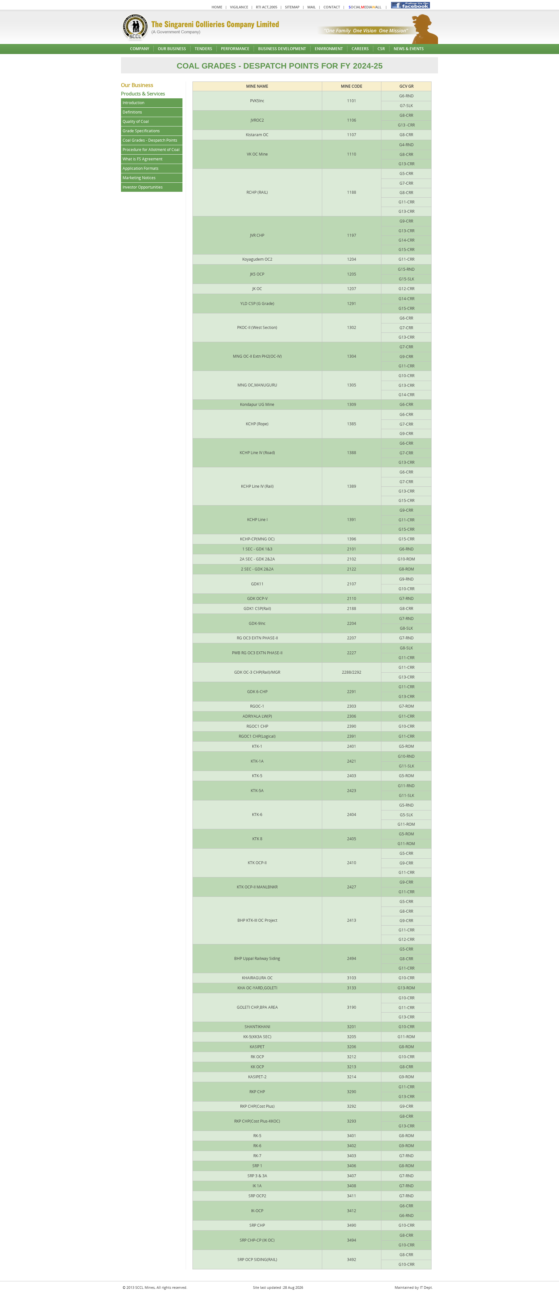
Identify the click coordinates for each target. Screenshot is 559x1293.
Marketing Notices (139, 177)
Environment (329, 48)
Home (217, 7)
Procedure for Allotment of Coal (151, 149)
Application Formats (141, 168)
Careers (360, 48)
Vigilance (239, 7)
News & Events (409, 48)
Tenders (203, 48)
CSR (381, 48)
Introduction (133, 102)
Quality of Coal (136, 121)
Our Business (172, 48)
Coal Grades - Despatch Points (150, 140)
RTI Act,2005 (266, 7)
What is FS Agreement (142, 159)
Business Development (282, 48)
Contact (331, 7)
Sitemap (292, 7)
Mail (311, 7)
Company (139, 48)
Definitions (132, 112)
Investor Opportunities (143, 187)
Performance (235, 48)
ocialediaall (365, 7)
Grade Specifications (141, 131)
